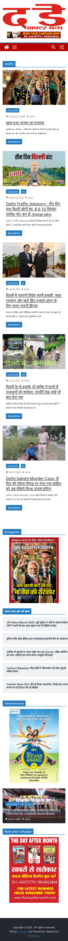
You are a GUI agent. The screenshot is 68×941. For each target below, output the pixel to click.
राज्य (23, 191)
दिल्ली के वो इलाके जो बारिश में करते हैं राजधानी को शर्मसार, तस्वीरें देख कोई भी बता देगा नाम (33, 392)
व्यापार (29, 804)
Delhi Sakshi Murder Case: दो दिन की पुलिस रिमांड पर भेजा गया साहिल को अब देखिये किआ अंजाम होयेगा (33, 483)
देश (23, 283)
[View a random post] (61, 47)
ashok (32, 116)
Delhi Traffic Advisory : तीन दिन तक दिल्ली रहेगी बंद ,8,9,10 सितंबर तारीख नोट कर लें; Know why (33, 209)
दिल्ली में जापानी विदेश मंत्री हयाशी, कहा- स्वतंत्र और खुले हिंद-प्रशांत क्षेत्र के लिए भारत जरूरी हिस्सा (34, 300)
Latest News (12, 110)
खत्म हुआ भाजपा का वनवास (25, 122)
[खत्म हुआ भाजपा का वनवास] (34, 87)
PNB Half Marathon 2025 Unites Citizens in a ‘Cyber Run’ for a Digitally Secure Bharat (32, 811)
